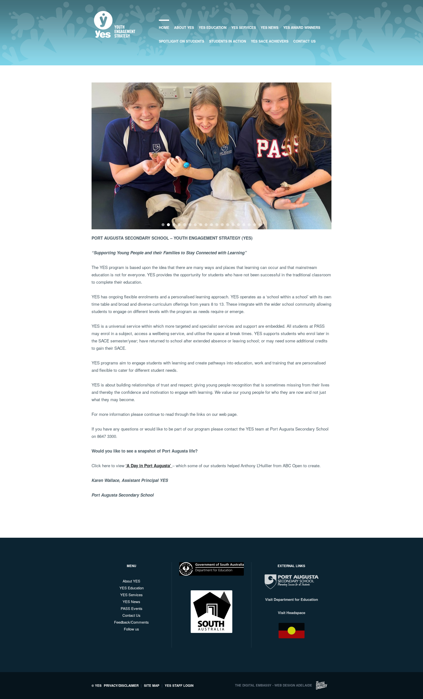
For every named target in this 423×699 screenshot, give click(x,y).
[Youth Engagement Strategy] (114, 34)
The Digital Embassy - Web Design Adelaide (273, 685)
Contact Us (304, 41)
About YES (131, 580)
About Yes (184, 27)
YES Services (243, 27)
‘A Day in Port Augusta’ (149, 465)
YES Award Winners (301, 27)
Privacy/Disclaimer (121, 685)
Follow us (131, 628)
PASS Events (131, 608)
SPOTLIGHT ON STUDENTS (181, 41)
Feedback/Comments (131, 622)
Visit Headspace (291, 612)
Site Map (151, 685)
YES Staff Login (179, 685)
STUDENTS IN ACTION (227, 41)
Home (164, 27)
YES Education (212, 27)
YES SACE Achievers (269, 41)
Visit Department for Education (291, 599)
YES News (269, 27)
